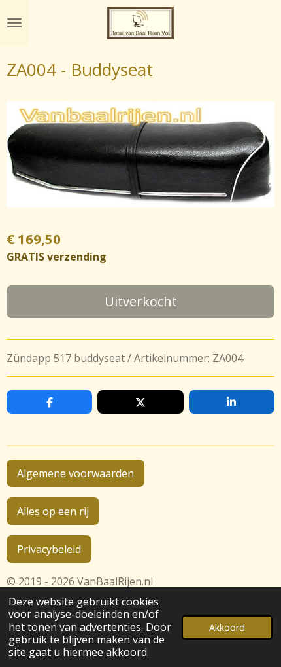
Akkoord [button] (227, 627)
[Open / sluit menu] (14, 23)
